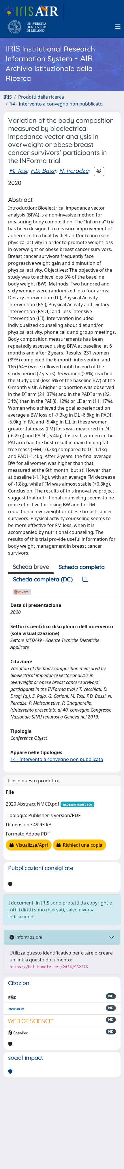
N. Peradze (73, 170)
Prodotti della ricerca (41, 97)
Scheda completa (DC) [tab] (43, 579)
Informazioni (28, 937)
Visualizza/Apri (31, 845)
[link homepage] (33, 11)
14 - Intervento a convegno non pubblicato (56, 104)
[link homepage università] (27, 27)
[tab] (85, 579)
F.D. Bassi (43, 170)
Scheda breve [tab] (31, 566)
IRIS (7, 97)
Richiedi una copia (81, 845)
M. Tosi (18, 170)
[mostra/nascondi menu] (118, 27)
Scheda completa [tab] (82, 566)
